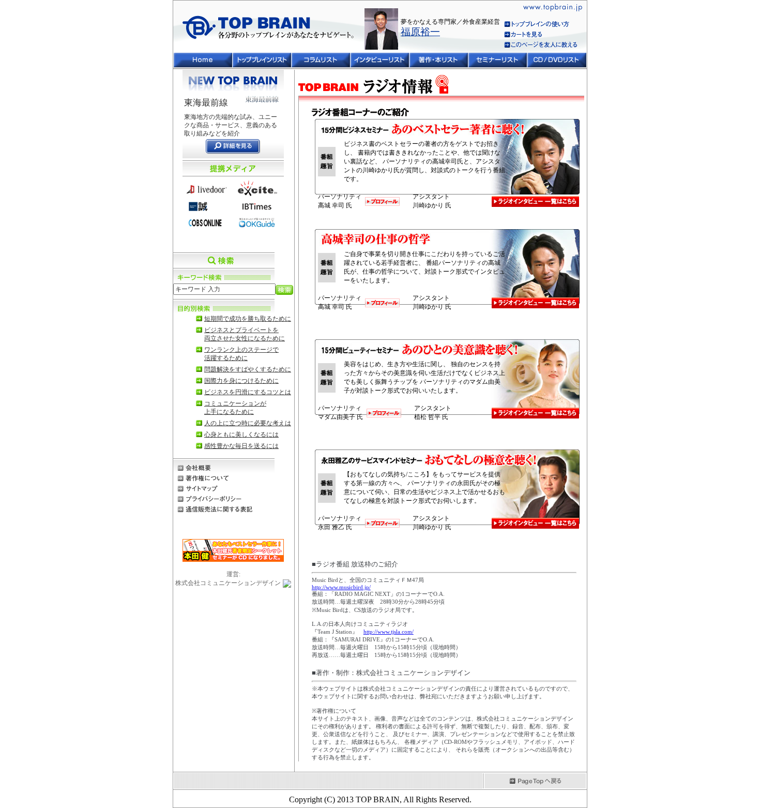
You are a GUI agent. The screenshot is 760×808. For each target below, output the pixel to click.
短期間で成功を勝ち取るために (247, 318)
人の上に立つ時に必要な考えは (247, 423)
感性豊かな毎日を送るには (241, 446)
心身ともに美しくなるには (241, 434)
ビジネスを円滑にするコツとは (247, 392)
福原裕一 (420, 31)
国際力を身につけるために (241, 380)
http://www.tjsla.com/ (388, 632)
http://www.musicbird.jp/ (341, 587)
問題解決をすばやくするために (247, 369)
